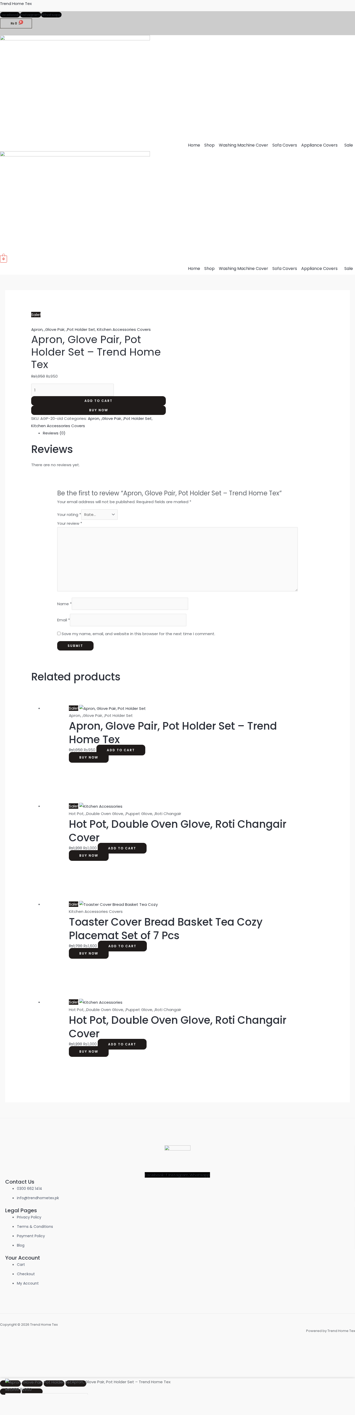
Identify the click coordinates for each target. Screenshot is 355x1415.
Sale (348, 145)
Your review (69, 523)
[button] (320, 145)
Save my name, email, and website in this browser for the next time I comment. (138, 633)
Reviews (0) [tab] (54, 433)
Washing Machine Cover (243, 145)
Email (63, 620)
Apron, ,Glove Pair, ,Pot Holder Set (63, 329)
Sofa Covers (284, 145)
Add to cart (98, 401)
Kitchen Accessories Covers (124, 329)
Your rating (69, 514)
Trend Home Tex (16, 3)
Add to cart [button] (121, 750)
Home (194, 145)
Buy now (98, 410)
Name (64, 604)
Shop (209, 145)
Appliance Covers (319, 145)
